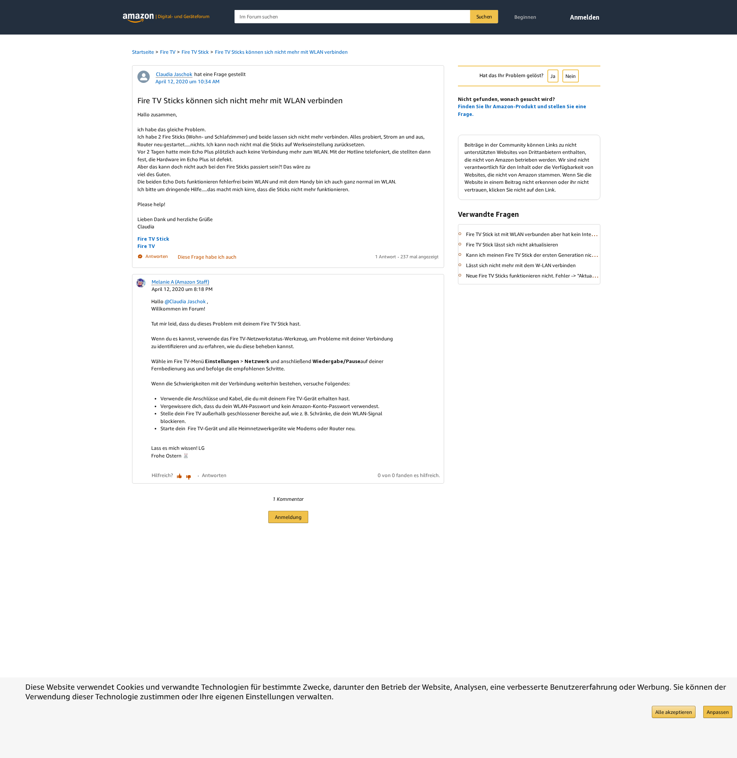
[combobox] (366, 16)
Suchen (484, 16)
